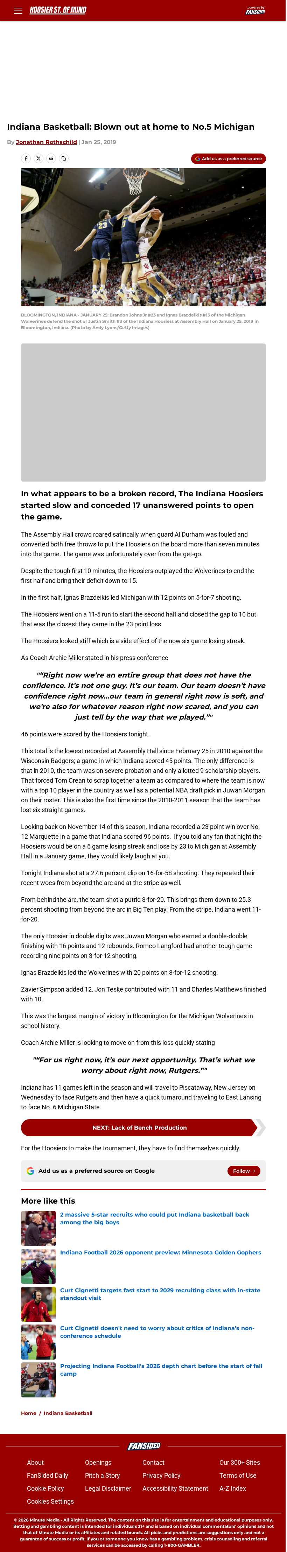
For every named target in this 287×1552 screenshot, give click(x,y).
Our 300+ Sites (239, 1462)
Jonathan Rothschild (46, 142)
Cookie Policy (45, 1488)
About (35, 1462)
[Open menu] (18, 10)
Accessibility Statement (175, 1488)
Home (28, 1413)
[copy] (64, 158)
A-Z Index (232, 1488)
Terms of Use (238, 1475)
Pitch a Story (102, 1475)
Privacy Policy (161, 1475)
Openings (98, 1462)
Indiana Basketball (68, 1413)
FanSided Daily (47, 1475)
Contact (153, 1462)
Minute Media (44, 1520)
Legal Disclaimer (108, 1488)
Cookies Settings (50, 1501)
